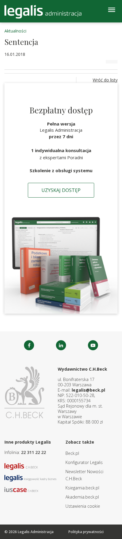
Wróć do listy (105, 80)
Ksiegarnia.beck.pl (82, 488)
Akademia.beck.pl (82, 497)
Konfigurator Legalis (84, 462)
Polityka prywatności (86, 531)
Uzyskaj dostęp (61, 190)
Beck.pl (72, 453)
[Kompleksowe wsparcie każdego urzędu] (42, 12)
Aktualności (15, 31)
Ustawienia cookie (82, 506)
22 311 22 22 (33, 452)
